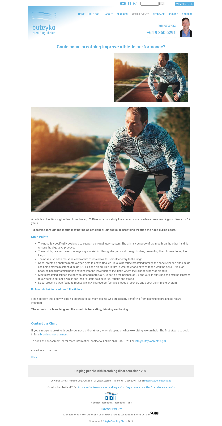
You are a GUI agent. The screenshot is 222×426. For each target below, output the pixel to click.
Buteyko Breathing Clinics (115, 421)
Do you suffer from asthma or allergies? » (101, 387)
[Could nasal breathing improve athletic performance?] (151, 101)
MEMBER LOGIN (184, 4)
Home (81, 14)
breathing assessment (53, 334)
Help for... (94, 14)
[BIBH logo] (111, 400)
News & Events (140, 14)
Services (122, 14)
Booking (173, 14)
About (109, 14)
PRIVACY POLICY (111, 409)
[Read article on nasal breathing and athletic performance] (110, 213)
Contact (187, 14)
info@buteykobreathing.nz (150, 341)
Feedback (159, 14)
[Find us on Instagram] (135, 4)
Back (34, 357)
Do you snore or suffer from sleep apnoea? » (150, 387)
